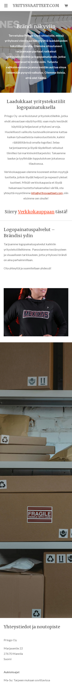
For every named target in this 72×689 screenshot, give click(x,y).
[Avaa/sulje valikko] (6, 5)
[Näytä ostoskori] (66, 5)
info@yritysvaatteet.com (47, 193)
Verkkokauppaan (36, 211)
